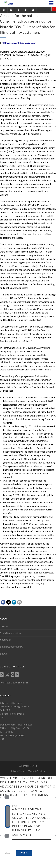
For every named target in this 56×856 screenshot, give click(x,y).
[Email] (19, 602)
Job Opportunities (11, 632)
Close (7, 853)
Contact (6, 639)
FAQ (4, 653)
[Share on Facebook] (3, 602)
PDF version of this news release (19, 42)
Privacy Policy (17, 771)
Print (24, 853)
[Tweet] (8, 602)
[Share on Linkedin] (14, 602)
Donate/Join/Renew (12, 646)
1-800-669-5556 (19, 682)
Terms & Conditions (37, 771)
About (5, 626)
